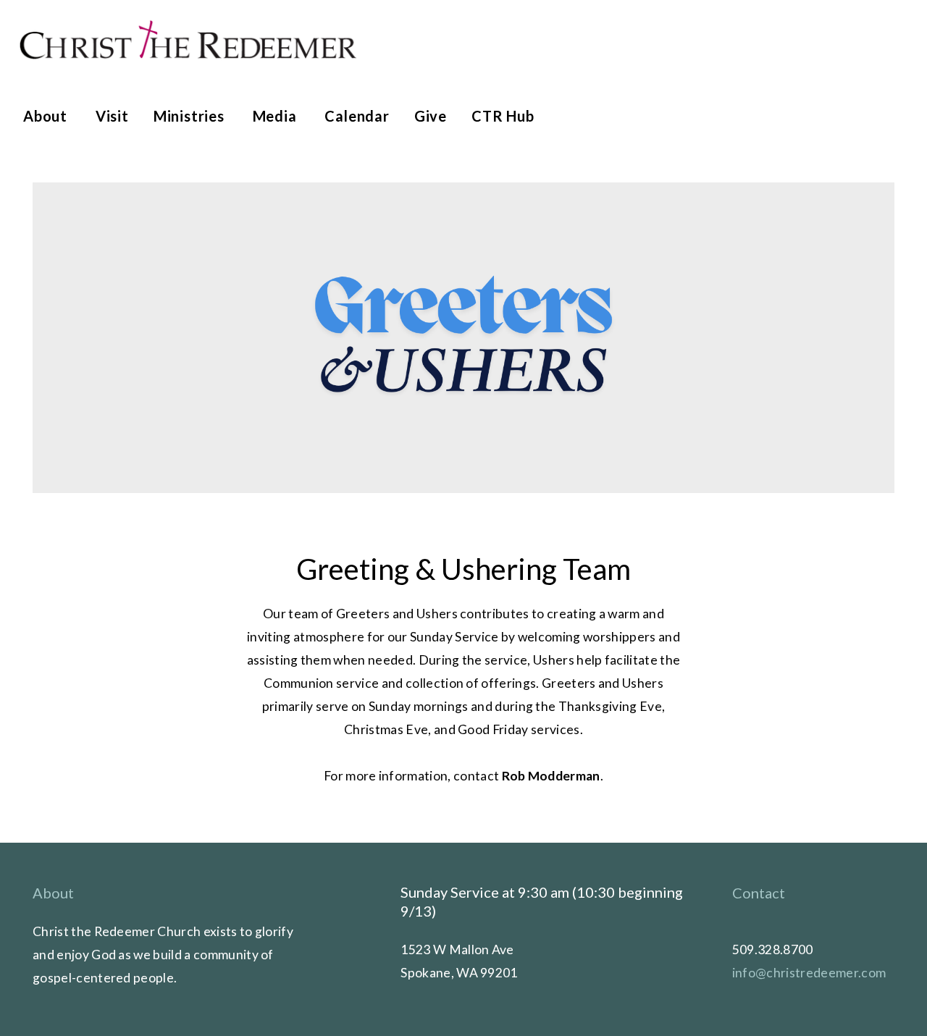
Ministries (191, 116)
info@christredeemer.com (809, 972)
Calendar (356, 116)
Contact (758, 892)
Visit (112, 116)
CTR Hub (502, 116)
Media (277, 116)
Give (430, 116)
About (47, 116)
